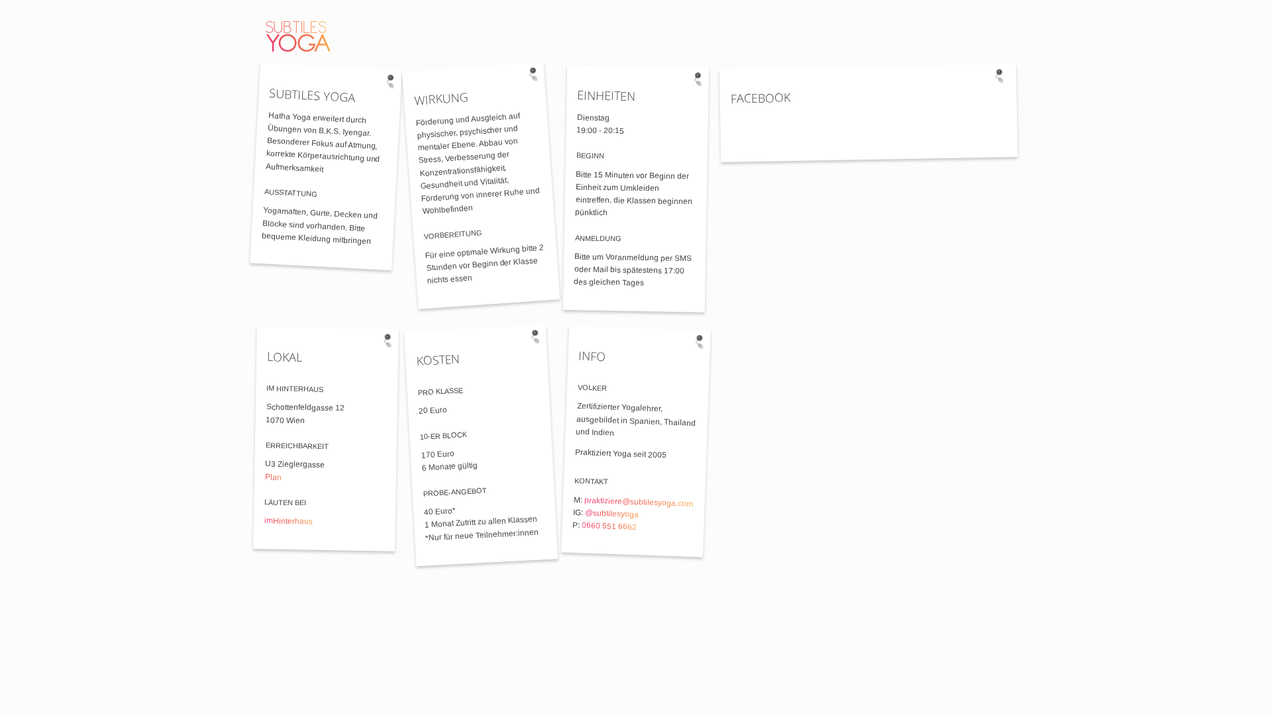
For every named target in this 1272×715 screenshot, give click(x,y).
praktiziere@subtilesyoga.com (638, 501)
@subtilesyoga (612, 513)
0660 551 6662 (609, 526)
